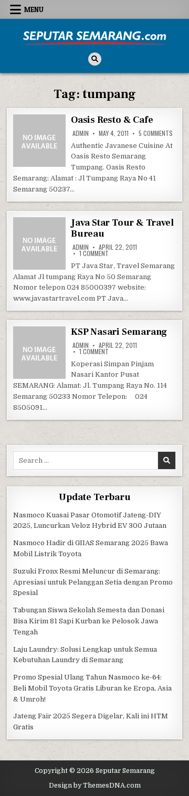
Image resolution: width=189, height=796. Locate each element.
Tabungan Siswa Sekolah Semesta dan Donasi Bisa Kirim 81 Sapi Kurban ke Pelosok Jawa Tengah (88, 621)
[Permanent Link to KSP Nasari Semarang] (39, 352)
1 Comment (94, 253)
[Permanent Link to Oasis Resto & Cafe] (39, 140)
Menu (34, 9)
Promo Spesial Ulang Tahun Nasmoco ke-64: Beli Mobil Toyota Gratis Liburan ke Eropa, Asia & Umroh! (92, 688)
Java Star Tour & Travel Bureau (122, 228)
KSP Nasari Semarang (119, 332)
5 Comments (156, 133)
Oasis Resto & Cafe (112, 120)
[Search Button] (94, 59)
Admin (80, 133)
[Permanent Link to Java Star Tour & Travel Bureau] (39, 243)
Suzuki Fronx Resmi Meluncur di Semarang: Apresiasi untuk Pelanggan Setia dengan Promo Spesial (93, 582)
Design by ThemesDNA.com (95, 785)
